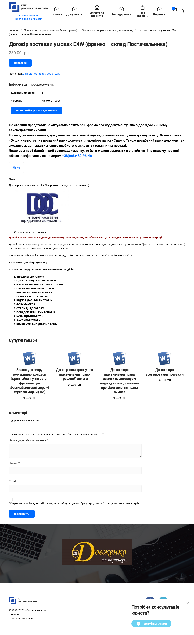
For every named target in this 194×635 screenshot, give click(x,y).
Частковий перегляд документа (36, 110)
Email (14, 481)
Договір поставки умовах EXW (41, 73)
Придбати (20, 62)
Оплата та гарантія (97, 14)
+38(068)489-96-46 (77, 156)
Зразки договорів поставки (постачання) (107, 30)
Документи (74, 14)
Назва (14, 463)
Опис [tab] (16, 167)
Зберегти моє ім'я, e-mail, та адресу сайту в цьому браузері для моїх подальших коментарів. (74, 503)
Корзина (159, 14)
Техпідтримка (121, 14)
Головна (56, 14)
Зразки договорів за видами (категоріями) (50, 30)
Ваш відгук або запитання (28, 440)
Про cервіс (141, 14)
